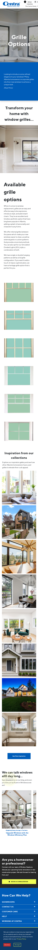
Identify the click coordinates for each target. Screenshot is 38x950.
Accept (17, 945)
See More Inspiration (19, 756)
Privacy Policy (21, 939)
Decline (7, 945)
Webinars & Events (7, 926)
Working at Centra (7, 925)
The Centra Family (30, 6)
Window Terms (6, 925)
